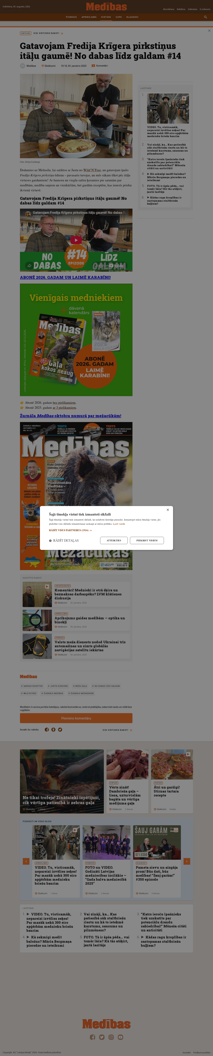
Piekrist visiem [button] (146, 540)
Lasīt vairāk (119, 523)
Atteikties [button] (114, 540)
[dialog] (106, 528)
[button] (106, 530)
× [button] (167, 510)
